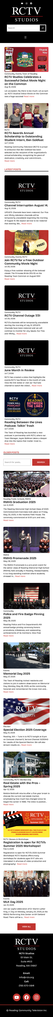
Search (41, 462)
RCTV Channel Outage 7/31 (22, 315)
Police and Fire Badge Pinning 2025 (23, 615)
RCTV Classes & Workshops (15, 839)
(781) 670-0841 (26, 985)
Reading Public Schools (13, 499)
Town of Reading (29, 74)
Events (19, 74)
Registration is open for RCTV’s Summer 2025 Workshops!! (24, 844)
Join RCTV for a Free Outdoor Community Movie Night (24, 261)
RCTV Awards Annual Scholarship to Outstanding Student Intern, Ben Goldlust (24, 136)
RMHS (28, 499)
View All (26, 926)
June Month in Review (19, 370)
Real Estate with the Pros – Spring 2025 (21, 784)
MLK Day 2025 (13, 902)
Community (10, 74)
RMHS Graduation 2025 (19, 502)
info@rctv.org (26, 977)
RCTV (7, 130)
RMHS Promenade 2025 (19, 558)
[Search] (43, 28)
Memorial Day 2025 (16, 673)
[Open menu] (26, 37)
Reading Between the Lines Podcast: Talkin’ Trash (23, 423)
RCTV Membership (22, 780)
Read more (29, 96)
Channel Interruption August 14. (26, 205)
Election (6, 726)
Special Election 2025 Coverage (24, 729)
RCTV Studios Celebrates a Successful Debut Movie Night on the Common (25, 80)
